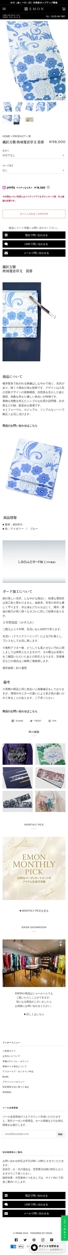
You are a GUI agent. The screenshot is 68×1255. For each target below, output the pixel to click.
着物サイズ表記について (15, 1066)
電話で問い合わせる (36, 235)
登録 (60, 1134)
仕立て (6, 150)
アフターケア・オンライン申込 (18, 1071)
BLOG (6, 1076)
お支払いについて (11, 1056)
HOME (7, 136)
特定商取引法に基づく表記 (16, 1087)
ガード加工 (8, 165)
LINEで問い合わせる (36, 244)
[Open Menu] (7, 9)
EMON (19, 1233)
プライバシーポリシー (14, 1081)
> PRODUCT (18, 136)
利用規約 (7, 1092)
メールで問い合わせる (36, 252)
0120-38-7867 (58, 16)
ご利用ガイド (9, 1051)
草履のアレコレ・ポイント (16, 1061)
